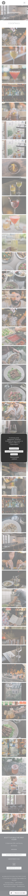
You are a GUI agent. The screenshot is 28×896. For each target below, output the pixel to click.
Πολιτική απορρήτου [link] (14, 457)
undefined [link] (14, 458)
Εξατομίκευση (14, 454)
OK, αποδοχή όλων (14, 448)
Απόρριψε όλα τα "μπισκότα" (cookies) (14, 451)
